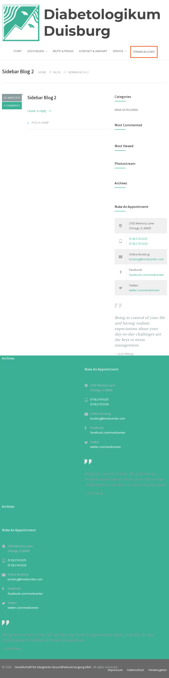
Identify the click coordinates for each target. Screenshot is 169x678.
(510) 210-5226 (138, 244)
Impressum (115, 670)
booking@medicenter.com (146, 259)
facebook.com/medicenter (146, 275)
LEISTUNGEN (35, 51)
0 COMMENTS (12, 105)
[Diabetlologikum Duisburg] (84, 23)
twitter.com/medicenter (144, 290)
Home (42, 72)
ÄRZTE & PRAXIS (63, 51)
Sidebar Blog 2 (41, 97)
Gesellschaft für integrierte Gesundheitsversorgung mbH (52, 667)
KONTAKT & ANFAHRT (93, 51)
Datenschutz (135, 670)
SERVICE (118, 51)
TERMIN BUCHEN (143, 52)
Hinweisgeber (158, 670)
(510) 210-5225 (138, 239)
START (17, 51)
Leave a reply (36, 111)
